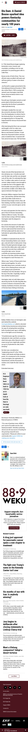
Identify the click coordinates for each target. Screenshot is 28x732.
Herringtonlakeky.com (8, 324)
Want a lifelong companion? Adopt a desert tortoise (12, 650)
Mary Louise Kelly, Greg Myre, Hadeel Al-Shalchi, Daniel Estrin (13, 601)
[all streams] (26, 730)
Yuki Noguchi (6, 549)
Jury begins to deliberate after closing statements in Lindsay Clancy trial (13, 625)
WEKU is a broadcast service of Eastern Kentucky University (12, 695)
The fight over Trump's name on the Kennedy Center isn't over (13, 568)
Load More (14, 676)
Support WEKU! (20, 2)
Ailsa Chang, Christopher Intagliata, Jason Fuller (13, 656)
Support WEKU (6, 705)
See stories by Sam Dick (17, 468)
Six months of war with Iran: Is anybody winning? (13, 594)
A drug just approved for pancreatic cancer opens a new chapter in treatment (14, 541)
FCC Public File (6, 698)
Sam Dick (9, 27)
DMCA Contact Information (9, 711)
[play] (2, 730)
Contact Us (5, 708)
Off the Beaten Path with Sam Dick (11, 442)
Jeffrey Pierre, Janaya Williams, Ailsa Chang (12, 573)
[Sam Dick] (5, 455)
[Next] (24, 158)
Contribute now (14, 528)
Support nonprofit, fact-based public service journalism (13, 514)
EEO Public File (6, 701)
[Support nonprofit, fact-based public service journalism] (14, 496)
